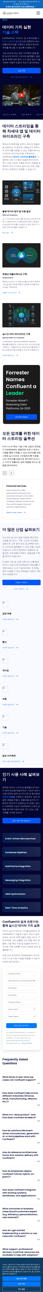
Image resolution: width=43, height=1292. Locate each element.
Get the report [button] (21, 417)
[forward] (11, 473)
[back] (4, 473)
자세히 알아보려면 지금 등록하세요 (20, 6)
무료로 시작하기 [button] (21, 582)
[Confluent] (11, 13)
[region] (21, 1275)
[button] (21, 1081)
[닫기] (38, 1260)
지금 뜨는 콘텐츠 (9, 114)
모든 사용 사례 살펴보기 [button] (21, 820)
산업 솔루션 (26, 114)
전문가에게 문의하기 (21, 1025)
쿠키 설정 (21, 1289)
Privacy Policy (27, 1043)
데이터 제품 (7, 796)
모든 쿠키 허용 (21, 1278)
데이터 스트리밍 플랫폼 (24, 156)
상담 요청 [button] (21, 70)
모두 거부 (21, 1284)
